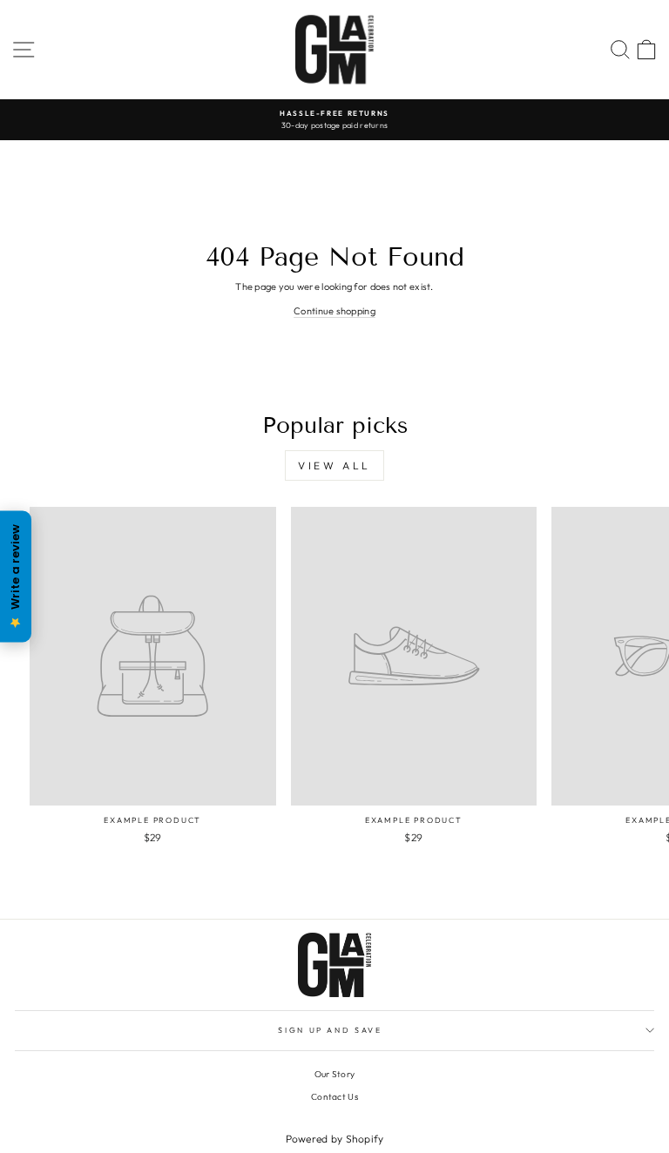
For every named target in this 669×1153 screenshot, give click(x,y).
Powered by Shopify (335, 1138)
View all (334, 465)
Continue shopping (334, 311)
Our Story (334, 1074)
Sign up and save (330, 1030)
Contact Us (334, 1096)
